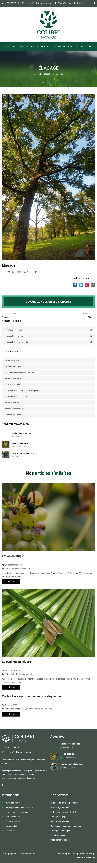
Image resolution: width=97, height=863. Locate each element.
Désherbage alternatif (13, 378)
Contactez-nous (13, 821)
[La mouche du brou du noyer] (5, 454)
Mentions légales (64, 854)
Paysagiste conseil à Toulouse (19, 807)
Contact (89, 47)
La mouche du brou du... (23, 453)
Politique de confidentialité (82, 854)
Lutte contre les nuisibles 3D (16, 397)
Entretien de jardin (12, 384)
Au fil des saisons (75, 47)
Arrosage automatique (13, 366)
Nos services (18, 47)
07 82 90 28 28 (12, 3)
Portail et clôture (11, 403)
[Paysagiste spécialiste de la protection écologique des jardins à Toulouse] (48, 38)
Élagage (5, 317)
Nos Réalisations (58, 47)
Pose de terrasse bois (13, 409)
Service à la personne (13, 415)
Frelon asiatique (20, 443)
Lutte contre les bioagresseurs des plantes (22, 391)
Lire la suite (11, 581)
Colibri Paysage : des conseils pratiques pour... (34, 696)
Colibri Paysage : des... (23, 433)
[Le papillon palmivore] (48, 623)
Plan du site (11, 830)
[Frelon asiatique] (5, 444)
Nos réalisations (13, 816)
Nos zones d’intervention (37, 47)
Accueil (7, 47)
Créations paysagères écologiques (19, 372)
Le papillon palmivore (16, 661)
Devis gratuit (11, 826)
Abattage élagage (11, 360)
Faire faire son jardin (14, 709)
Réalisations (48, 74)
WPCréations (90, 857)
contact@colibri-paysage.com (39, 3)
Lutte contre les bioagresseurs (18, 674)
